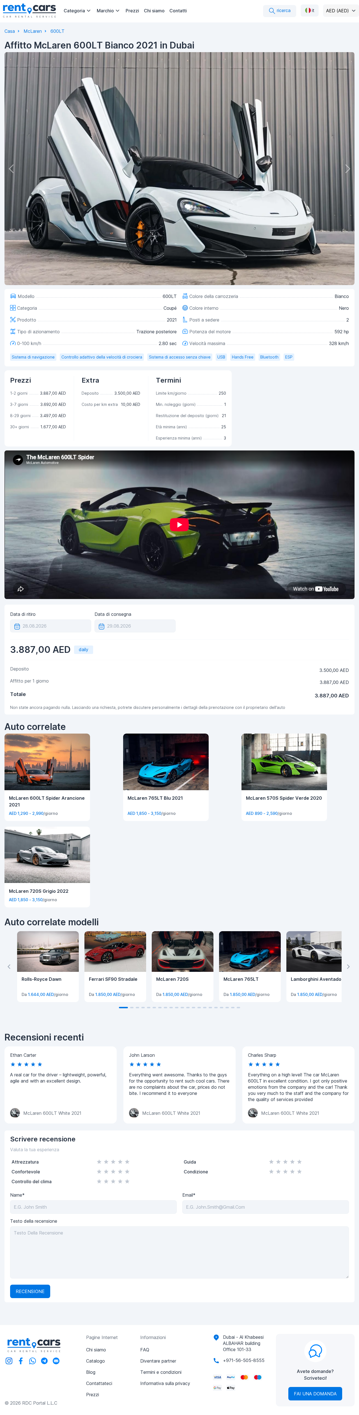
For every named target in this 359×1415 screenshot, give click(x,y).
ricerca (283, 10)
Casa (9, 31)
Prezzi (132, 10)
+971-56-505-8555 (243, 1360)
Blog (90, 1372)
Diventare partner (158, 1361)
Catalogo (95, 1361)
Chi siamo (154, 10)
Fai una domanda (315, 1393)
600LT (57, 31)
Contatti (178, 10)
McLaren (33, 31)
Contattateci (99, 1383)
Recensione (30, 1291)
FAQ (144, 1349)
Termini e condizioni (160, 1372)
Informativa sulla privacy (165, 1383)
